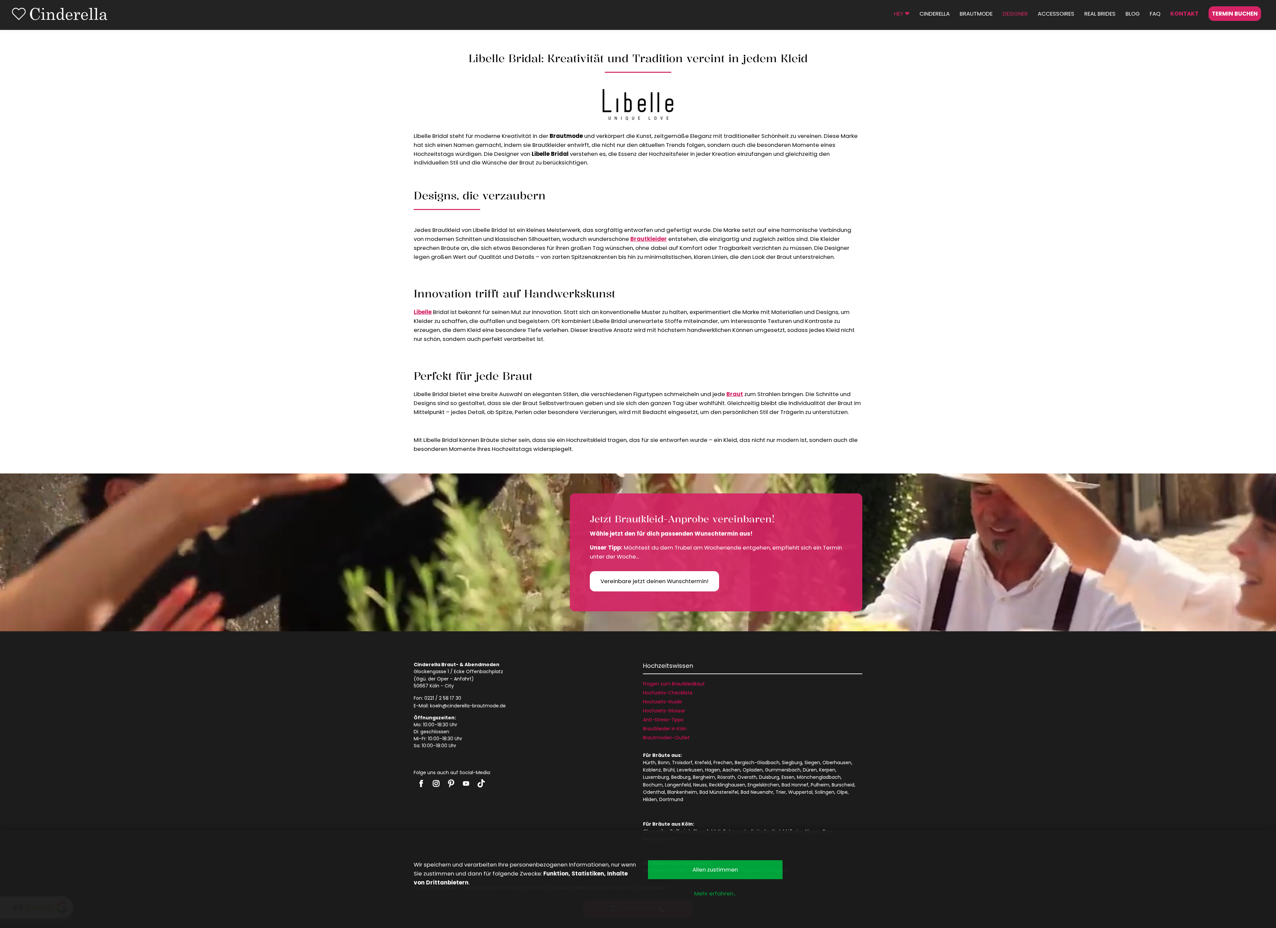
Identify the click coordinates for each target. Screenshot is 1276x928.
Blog (1132, 14)
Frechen (722, 762)
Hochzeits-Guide (662, 701)
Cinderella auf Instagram (436, 783)
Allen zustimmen (715, 870)
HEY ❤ (901, 14)
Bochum (653, 784)
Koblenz (652, 770)
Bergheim (704, 777)
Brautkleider (648, 239)
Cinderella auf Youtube (466, 783)
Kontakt (1184, 14)
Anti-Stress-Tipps (663, 719)
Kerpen (827, 770)
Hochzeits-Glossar (664, 710)
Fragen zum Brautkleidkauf (674, 683)
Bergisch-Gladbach (757, 762)
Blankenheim (682, 792)
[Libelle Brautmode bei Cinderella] (638, 105)
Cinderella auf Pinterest (451, 783)
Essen (788, 777)
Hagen (712, 770)
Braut (734, 394)
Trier (781, 792)
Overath (747, 777)
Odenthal (654, 792)
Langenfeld (678, 784)
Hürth (649, 762)
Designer (1015, 14)
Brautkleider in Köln (665, 728)
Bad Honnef (795, 784)
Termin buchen (1235, 14)
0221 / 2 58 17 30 (442, 698)
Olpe (842, 792)
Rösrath (726, 777)
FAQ (1155, 14)
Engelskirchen (763, 784)
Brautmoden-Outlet (666, 737)
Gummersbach (782, 770)
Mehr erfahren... (715, 893)
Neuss (700, 784)
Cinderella (934, 14)
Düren (810, 770)
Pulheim (820, 784)
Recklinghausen (727, 784)
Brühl (669, 770)
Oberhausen (836, 762)
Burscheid (843, 784)
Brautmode (976, 14)
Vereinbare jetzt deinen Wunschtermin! (654, 581)
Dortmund (671, 799)
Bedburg (681, 777)
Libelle (423, 312)
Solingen (824, 792)
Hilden (650, 799)
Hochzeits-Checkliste (667, 692)
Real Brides (1100, 14)
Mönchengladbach (819, 777)
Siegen (812, 762)
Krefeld (703, 762)
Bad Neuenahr (757, 792)
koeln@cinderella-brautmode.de (468, 705)
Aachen (731, 770)
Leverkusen (690, 770)
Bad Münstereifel (718, 792)
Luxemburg (656, 777)
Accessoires (1056, 14)
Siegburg (792, 762)
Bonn (664, 762)
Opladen (753, 770)
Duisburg (769, 777)
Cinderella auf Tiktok (481, 783)
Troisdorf (682, 762)
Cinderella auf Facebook (421, 783)
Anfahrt (463, 678)
